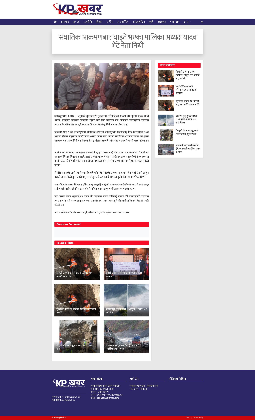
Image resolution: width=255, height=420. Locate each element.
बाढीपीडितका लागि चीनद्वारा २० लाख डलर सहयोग (124, 274)
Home (188, 417)
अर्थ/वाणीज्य (139, 22)
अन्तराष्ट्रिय (122, 22)
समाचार (65, 22)
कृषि (151, 22)
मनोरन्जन (175, 22)
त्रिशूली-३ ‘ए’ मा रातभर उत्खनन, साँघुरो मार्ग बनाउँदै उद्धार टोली (74, 274)
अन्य (186, 22)
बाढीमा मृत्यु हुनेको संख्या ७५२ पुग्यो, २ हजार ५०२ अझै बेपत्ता (126, 311)
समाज (76, 22)
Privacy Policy (198, 417)
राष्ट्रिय (110, 22)
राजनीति (87, 22)
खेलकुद (162, 22)
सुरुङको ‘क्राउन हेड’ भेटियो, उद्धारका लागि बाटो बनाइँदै (76, 311)
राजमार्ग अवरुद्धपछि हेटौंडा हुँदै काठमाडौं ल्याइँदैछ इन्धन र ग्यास (122, 347)
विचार (99, 22)
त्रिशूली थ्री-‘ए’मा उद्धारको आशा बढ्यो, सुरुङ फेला (74, 347)
